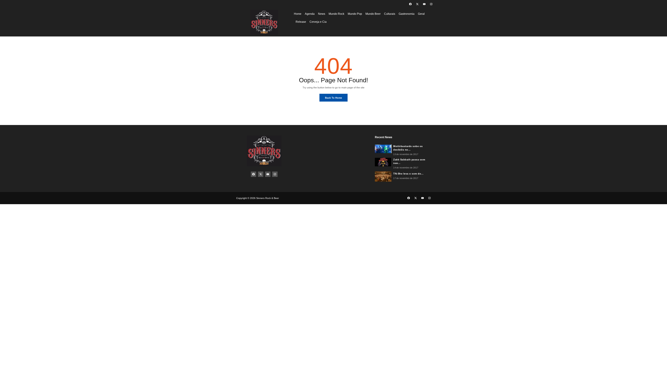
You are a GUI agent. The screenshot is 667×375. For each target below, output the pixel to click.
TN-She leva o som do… (408, 173)
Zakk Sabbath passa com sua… (409, 161)
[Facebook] (410, 4)
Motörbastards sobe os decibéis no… (408, 148)
